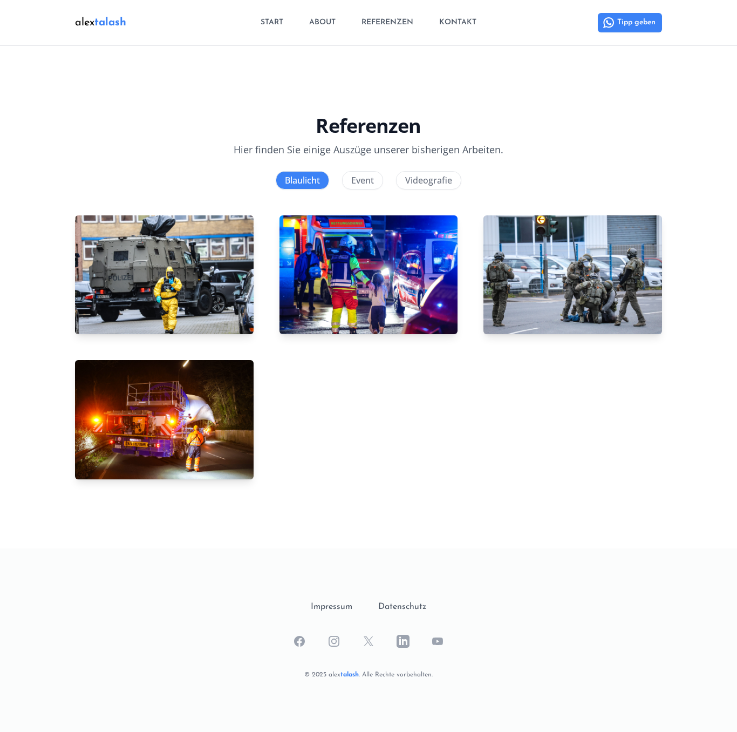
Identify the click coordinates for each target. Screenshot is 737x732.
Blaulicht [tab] (302, 180)
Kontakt (457, 22)
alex (100, 22)
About (322, 22)
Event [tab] (362, 180)
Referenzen (387, 22)
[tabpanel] (368, 347)
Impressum (331, 606)
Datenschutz (402, 606)
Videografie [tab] (428, 180)
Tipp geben (636, 22)
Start (272, 22)
